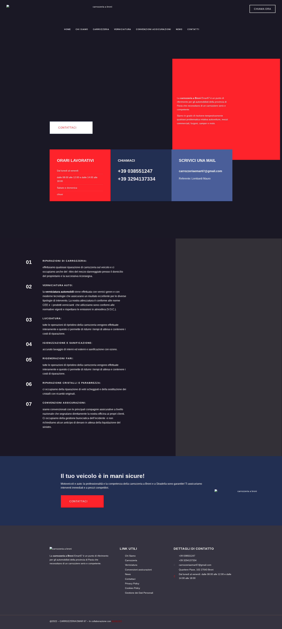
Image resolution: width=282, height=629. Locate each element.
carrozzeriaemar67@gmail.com (200, 171)
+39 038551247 (135, 171)
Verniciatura (122, 29)
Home (67, 29)
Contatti (193, 29)
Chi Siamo (82, 29)
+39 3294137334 (136, 179)
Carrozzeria (101, 29)
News (179, 29)
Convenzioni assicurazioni (153, 29)
